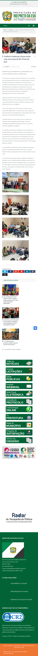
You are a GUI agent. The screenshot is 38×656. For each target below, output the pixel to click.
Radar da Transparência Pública (21, 636)
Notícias (33, 66)
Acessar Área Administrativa (19, 651)
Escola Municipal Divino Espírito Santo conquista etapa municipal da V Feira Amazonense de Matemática (10, 300)
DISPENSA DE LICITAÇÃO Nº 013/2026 (21, 599)
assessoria (14, 627)
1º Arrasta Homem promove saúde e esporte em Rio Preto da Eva (10, 342)
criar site (13, 625)
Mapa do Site (6, 651)
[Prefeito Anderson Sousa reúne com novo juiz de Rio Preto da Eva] (19, 45)
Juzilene (7, 66)
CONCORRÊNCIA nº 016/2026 (19, 583)
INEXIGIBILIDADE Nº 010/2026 (18, 4)
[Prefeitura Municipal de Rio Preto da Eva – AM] (19, 15)
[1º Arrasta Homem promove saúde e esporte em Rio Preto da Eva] (10, 334)
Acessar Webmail (8, 653)
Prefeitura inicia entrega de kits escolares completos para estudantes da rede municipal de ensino (11, 322)
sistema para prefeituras (24, 625)
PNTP (9, 636)
